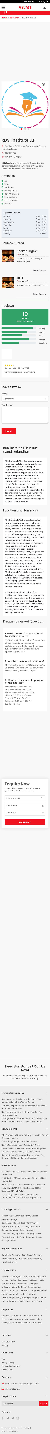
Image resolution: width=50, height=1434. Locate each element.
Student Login (21, 1322)
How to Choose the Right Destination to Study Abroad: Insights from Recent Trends (22, 1100)
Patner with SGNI (34, 1315)
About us (5, 1315)
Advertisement (16, 1319)
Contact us (16, 1315)
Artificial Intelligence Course (29, 1237)
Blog (3, 1359)
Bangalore (22, 1280)
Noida (41, 1280)
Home (4, 18)
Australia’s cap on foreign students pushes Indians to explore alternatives (24, 1107)
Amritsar (5, 1276)
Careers (5, 1319)
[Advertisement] (25, 51)
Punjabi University (9, 1258)
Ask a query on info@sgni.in (36, 1)
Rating (5, 393)
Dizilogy (5, 1345)
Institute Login (35, 1322)
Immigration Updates (11, 1366)
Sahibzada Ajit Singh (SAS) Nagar (16, 1297)
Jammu (5, 1283)
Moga (33, 1290)
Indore (14, 1287)
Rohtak (5, 1294)
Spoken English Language (13, 1216)
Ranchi (43, 1297)
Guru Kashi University (11, 1255)
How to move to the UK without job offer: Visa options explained (22, 1113)
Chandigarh (16, 1276)
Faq (24, 1315)
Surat (12, 1283)
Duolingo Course (9, 1240)
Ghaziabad (42, 1290)
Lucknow (5, 1280)
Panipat (32, 1294)
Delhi (25, 1276)
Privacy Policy (8, 1322)
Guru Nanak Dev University (30, 1258)
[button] (21, 128)
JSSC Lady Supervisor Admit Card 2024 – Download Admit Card (24, 1173)
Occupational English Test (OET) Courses (20, 1223)
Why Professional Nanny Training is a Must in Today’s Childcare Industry (25, 1136)
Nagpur (35, 1297)
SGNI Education (8, 1342)
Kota (14, 1301)
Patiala (21, 1301)
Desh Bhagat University (32, 1255)
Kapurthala (14, 1294)
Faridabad (33, 1280)
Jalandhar (14, 18)
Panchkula (6, 1301)
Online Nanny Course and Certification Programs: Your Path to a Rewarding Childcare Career (24, 1150)
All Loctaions (37, 1301)
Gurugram (33, 1283)
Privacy (26, 1428)
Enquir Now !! (25, 822)
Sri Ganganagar (35, 1287)
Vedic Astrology (8, 1237)
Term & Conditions (33, 1319)
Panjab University (9, 1262)
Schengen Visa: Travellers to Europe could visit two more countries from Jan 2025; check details (24, 1120)
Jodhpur (24, 1294)
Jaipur (15, 1290)
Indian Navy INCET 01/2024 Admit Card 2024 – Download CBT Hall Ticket (22, 1189)
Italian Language (27, 1230)
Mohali (14, 1280)
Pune (28, 1301)
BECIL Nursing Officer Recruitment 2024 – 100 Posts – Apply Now (24, 1179)
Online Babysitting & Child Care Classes (19, 1141)
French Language (9, 1219)
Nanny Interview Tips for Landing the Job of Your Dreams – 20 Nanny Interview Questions (23, 1156)
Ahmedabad (22, 1283)
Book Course (39, 270)
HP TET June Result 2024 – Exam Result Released (23, 1184)
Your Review (7, 405)
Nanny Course (32, 1216)
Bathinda (22, 1287)
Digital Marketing (9, 1226)
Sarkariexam (7, 1369)
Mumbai (32, 1276)
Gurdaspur (6, 1290)
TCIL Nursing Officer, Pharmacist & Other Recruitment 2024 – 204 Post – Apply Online (21, 1196)
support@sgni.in (12, 1389)
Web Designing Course (31, 1233)
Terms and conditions (11, 1428)
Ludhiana (6, 1287)
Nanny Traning (8, 1362)
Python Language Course (29, 1226)
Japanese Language (11, 1233)
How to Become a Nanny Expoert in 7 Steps (21, 1145)
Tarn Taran (24, 1290)
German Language (10, 1230)
